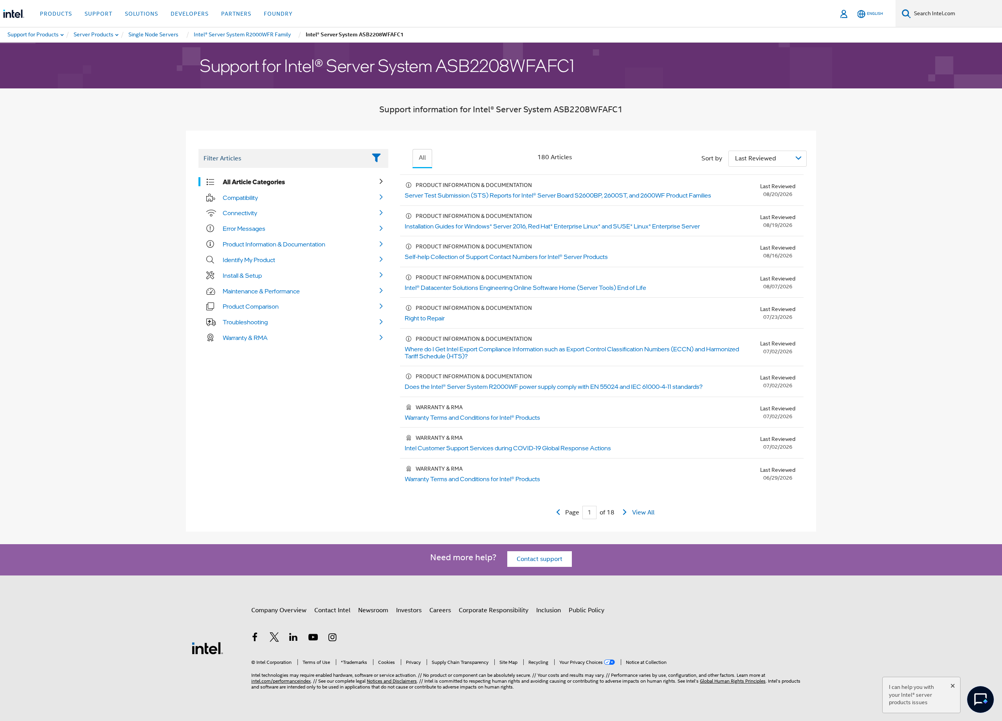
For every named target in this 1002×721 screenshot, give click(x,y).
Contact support (539, 559)
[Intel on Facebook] (254, 638)
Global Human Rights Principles (733, 681)
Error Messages (244, 228)
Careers (440, 610)
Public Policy (586, 610)
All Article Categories (254, 182)
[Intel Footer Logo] (207, 648)
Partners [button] (236, 13)
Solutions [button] (141, 13)
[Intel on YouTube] (313, 638)
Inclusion (548, 610)
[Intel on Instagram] (332, 638)
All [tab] (422, 158)
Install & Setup (242, 275)
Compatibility (240, 197)
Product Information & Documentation (274, 244)
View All (643, 512)
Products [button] (56, 13)
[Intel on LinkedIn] (293, 638)
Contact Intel (332, 610)
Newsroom (373, 610)
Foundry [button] (278, 13)
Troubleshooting (245, 322)
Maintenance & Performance (261, 291)
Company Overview (278, 610)
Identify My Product (249, 260)
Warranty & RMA (245, 338)
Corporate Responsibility (493, 610)
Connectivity (240, 213)
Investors (409, 610)
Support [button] (98, 13)
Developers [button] (190, 13)
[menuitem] (94, 35)
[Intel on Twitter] (274, 638)
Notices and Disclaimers (392, 681)
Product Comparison (251, 306)
